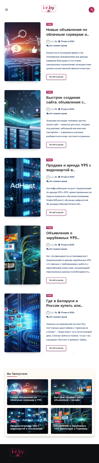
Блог (49, 24)
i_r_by (54, 41)
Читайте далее (56, 77)
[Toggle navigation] (7, 9)
